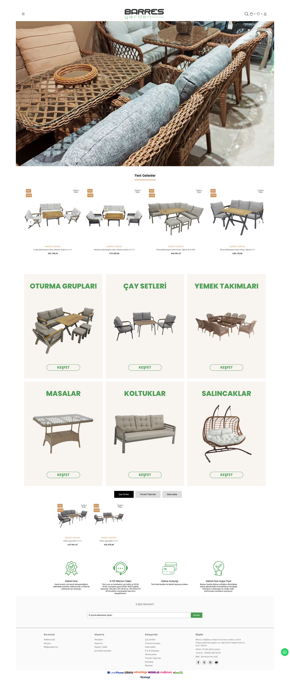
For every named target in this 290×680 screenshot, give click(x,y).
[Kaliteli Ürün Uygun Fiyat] (219, 568)
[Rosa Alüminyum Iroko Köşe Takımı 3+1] (52, 215)
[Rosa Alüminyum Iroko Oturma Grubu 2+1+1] (175, 215)
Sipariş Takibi (100, 647)
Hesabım (98, 639)
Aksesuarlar (151, 654)
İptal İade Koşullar (102, 651)
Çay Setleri (124, 494)
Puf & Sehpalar (152, 651)
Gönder (196, 615)
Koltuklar (149, 662)
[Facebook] (198, 662)
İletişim (47, 643)
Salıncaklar (172, 494)
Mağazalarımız (51, 647)
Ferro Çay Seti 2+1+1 (109, 541)
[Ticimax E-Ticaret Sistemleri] (145, 677)
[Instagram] (210, 662)
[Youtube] (216, 662)
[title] (63, 326)
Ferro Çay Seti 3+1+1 (72, 541)
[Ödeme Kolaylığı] (170, 568)
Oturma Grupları (152, 643)
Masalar (149, 665)
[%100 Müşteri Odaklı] (120, 568)
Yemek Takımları (148, 494)
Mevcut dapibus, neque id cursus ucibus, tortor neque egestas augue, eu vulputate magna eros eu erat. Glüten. (220, 642)
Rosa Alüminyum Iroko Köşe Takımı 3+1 (52, 250)
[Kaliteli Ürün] (71, 568)
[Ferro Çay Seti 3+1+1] (72, 518)
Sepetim (98, 643)
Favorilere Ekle (49, 238)
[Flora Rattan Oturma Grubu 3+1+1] (237, 215)
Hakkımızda (49, 639)
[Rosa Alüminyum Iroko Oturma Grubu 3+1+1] (114, 215)
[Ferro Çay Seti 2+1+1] (108, 518)
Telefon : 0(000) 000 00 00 (208, 653)
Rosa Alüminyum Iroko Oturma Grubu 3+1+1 (114, 250)
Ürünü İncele (56, 238)
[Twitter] (204, 662)
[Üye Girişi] (265, 14)
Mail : (207, 656)
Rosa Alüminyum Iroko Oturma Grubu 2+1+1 (176, 250)
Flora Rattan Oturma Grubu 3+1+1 (237, 250)
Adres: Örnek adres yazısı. (208, 649)
